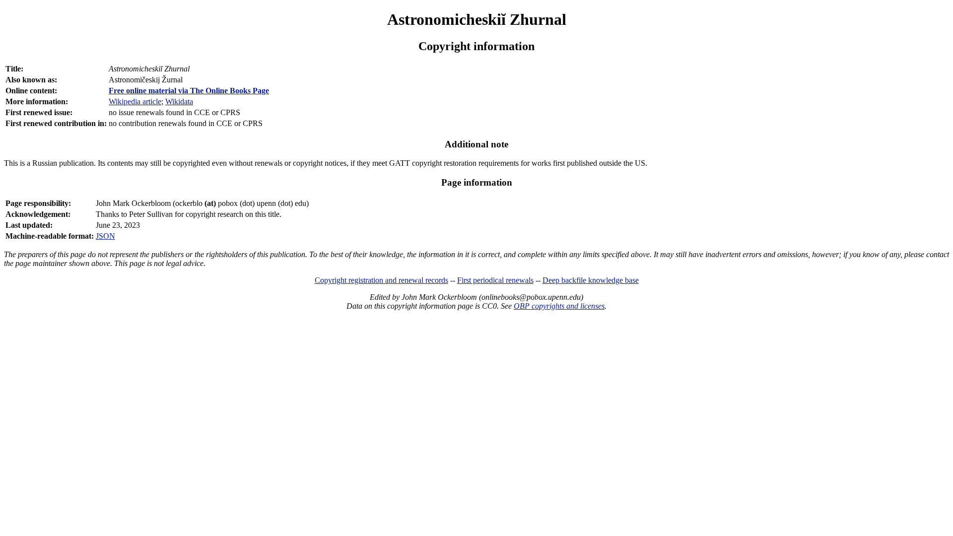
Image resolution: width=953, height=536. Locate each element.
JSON (105, 236)
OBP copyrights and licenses (559, 306)
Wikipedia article (135, 101)
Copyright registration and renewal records (381, 280)
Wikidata (179, 101)
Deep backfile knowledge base (591, 280)
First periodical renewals (495, 280)
